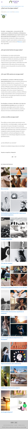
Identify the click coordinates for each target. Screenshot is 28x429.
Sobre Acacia (21, 425)
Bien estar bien (4, 189)
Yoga (22, 6)
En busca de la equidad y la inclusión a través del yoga (14, 287)
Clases (15, 425)
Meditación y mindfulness (14, 6)
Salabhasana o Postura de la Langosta (10, 388)
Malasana (19, 41)
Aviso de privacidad (8, 425)
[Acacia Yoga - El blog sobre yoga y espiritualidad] (14, 2)
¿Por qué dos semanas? (7, 263)
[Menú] (2, 2)
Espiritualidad (4, 6)
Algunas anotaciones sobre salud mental (11, 363)
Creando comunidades (6, 239)
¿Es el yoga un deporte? (7, 412)
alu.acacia (16, 11)
